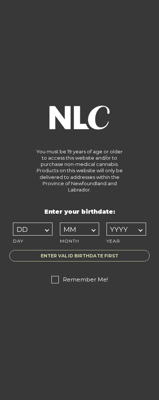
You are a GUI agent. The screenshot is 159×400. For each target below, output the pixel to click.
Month (69, 241)
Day (18, 241)
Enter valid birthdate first (80, 256)
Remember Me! (85, 279)
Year (113, 241)
